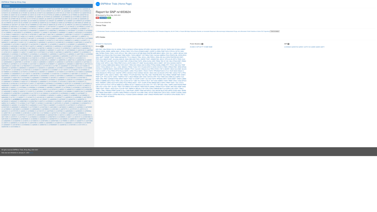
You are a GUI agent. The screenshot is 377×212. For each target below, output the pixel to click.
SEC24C (181, 53)
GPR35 (115, 94)
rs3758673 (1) (5, 64)
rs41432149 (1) (41, 97)
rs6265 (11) (33, 9)
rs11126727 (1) (65, 70)
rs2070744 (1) (15, 26)
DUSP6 (144, 83)
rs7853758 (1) (17, 93)
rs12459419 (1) (81, 58)
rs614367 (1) (32, 38)
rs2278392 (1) (53, 85)
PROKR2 (156, 94)
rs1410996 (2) (77, 17)
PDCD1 (146, 71)
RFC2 (106, 77)
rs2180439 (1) (5, 101)
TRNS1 (179, 59)
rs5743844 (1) (61, 76)
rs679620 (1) (60, 52)
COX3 (180, 81)
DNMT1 (161, 63)
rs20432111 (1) (8, 40)
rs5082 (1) (46, 32)
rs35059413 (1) (33, 68)
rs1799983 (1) (65, 121)
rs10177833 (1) (44, 105)
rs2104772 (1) (55, 113)
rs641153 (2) (69, 19)
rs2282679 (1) (8, 93)
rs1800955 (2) (15, 21)
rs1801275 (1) (62, 105)
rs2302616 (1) (15, 123)
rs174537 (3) (69, 13)
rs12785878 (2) (8, 23)
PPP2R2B (157, 71)
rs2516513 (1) (46, 70)
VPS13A (167, 59)
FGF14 (180, 73)
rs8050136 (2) (52, 25)
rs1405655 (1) (62, 117)
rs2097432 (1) (5, 87)
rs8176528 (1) (32, 48)
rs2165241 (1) (41, 91)
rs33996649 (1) (15, 119)
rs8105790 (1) (37, 74)
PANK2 (184, 61)
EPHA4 (184, 67)
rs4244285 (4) (68, 11)
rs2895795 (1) (62, 60)
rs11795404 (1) (66, 36)
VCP (143, 55)
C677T (201, 47)
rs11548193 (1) (35, 58)
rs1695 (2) (76, 19)
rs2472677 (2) (15, 25)
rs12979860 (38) (6, 9)
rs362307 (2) (52, 21)
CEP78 (174, 59)
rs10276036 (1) (25, 119)
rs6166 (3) (33, 13)
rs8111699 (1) (5, 117)
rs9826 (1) (69, 115)
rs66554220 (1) (6, 54)
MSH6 (151, 63)
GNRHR (143, 59)
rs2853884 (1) (52, 68)
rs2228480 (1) (15, 107)
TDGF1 (148, 59)
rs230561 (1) (15, 105)
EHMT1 (183, 75)
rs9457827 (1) (52, 58)
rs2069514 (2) (65, 15)
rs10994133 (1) (34, 72)
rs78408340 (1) (34, 30)
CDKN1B (117, 69)
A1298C (192, 47)
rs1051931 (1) (28, 62)
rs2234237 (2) (43, 21)
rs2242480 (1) (8, 91)
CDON (180, 55)
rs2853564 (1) (8, 81)
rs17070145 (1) (48, 66)
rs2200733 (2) (44, 23)
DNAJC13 (181, 71)
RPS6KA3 (160, 79)
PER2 (131, 65)
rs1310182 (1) (25, 40)
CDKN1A (135, 94)
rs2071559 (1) (81, 54)
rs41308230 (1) (65, 119)
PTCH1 (172, 65)
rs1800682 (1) (42, 87)
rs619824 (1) (24, 48)
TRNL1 (139, 57)
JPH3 (174, 94)
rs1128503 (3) (5, 15)
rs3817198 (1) (26, 85)
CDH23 (98, 67)
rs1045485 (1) (44, 85)
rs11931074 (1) (41, 111)
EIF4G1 (184, 81)
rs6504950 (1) (34, 50)
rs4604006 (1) (56, 56)
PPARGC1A (127, 92)
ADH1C (162, 59)
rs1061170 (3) (41, 15)
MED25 (108, 67)
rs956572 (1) (52, 62)
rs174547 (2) (25, 19)
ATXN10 (123, 51)
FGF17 (183, 94)
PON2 (139, 75)
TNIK (143, 75)
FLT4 (168, 71)
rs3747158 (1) (81, 38)
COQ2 (98, 73)
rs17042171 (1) (25, 117)
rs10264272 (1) (86, 103)
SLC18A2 (148, 79)
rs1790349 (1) (68, 87)
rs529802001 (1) (6, 85)
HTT (138, 63)
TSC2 (109, 71)
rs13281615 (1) (60, 123)
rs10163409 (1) (6, 36)
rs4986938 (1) (33, 26)
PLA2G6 (144, 67)
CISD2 (134, 63)
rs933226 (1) (71, 64)
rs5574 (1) (7, 123)
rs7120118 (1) (77, 115)
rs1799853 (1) (24, 28)
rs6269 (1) (77, 40)
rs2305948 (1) (45, 76)
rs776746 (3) (50, 15)
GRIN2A (158, 87)
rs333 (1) (36, 62)
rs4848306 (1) (54, 99)
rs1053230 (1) (50, 101)
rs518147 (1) (79, 117)
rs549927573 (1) (54, 119)
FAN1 (158, 59)
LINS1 (120, 67)
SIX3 (185, 53)
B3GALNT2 (104, 73)
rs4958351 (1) (63, 32)
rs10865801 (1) (27, 109)
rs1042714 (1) (51, 40)
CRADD (150, 94)
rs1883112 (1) (61, 58)
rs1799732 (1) (33, 28)
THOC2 (133, 55)
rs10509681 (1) (47, 74)
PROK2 (108, 49)
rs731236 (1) (17, 44)
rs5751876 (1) (58, 103)
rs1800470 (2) (79, 21)
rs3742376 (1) (86, 87)
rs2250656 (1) (8, 44)
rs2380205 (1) (79, 111)
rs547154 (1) (25, 34)
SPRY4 (124, 73)
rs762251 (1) (68, 103)
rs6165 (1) (32, 36)
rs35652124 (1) (15, 76)
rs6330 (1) (24, 111)
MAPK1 (126, 71)
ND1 (167, 61)
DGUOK (162, 73)
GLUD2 (143, 85)
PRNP (120, 63)
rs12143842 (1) (15, 127)
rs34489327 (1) (65, 66)
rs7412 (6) (14, 11)
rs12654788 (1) (34, 101)
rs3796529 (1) (75, 28)
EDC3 (109, 81)
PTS (130, 75)
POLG (136, 51)
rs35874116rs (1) (79, 91)
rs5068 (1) (17, 40)
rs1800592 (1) (45, 78)
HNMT (142, 63)
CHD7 (159, 49)
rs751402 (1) (64, 81)
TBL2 (147, 75)
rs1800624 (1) (15, 54)
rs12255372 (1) (6, 115)
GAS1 (182, 51)
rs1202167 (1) (81, 81)
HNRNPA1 (103, 83)
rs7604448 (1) (34, 40)
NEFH (112, 61)
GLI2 (183, 59)
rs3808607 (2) (61, 21)
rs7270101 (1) (15, 117)
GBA (97, 53)
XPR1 (155, 77)
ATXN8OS (141, 51)
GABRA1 (161, 81)
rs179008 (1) (8, 34)
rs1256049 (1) (15, 38)
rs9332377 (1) (15, 89)
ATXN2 (135, 61)
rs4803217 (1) (63, 78)
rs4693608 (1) (25, 76)
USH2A (139, 65)
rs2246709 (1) (72, 99)
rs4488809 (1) (15, 79)
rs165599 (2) (35, 23)
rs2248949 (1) (62, 79)
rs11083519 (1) (35, 121)
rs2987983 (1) (53, 30)
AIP (123, 89)
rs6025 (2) (85, 17)
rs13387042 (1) (18, 56)
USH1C (156, 63)
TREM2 (101, 92)
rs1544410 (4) (5, 13)
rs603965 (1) (51, 87)
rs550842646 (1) (9, 62)
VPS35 (136, 49)
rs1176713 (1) (35, 93)
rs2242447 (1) (15, 101)
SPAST (121, 79)
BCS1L (144, 57)
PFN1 (184, 73)
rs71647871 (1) (8, 70)
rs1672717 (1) (78, 34)
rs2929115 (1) (80, 89)
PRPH (98, 59)
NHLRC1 (147, 73)
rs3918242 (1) (56, 28)
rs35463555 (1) (82, 44)
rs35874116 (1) (71, 38)
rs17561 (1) (56, 66)
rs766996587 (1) (54, 125)
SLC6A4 (157, 55)
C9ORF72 (153, 51)
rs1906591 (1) (59, 101)
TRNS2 (158, 61)
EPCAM (134, 75)
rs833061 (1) (51, 48)
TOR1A (124, 49)
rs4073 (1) (33, 46)
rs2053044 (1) (58, 46)
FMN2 (121, 92)
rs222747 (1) (24, 91)
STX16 (181, 83)
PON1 (98, 83)
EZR (97, 49)
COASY (121, 61)
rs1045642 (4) (86, 11)
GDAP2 (137, 90)
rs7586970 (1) (5, 28)
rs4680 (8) (59, 9)
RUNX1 (168, 87)
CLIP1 (102, 77)
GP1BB (140, 53)
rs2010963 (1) (69, 101)
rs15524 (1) (64, 113)
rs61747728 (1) (25, 46)
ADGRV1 (167, 69)
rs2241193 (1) (17, 78)
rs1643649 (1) (79, 79)
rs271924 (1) (88, 62)
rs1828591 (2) (70, 21)
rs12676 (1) (26, 121)
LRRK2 (158, 51)
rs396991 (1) (8, 74)
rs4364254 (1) (34, 105)
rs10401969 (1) (88, 117)
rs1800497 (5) (49, 11)
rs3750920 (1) (25, 54)
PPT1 (168, 65)
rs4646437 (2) (86, 25)
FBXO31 (126, 75)
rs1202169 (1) (15, 83)
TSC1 (177, 83)
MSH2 (113, 65)
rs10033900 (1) (80, 76)
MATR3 (124, 57)
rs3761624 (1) (79, 32)
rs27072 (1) (24, 38)
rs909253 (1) (72, 54)
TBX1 (122, 75)
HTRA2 (116, 79)
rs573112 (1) (84, 109)
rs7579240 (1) (42, 52)
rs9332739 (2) (84, 15)
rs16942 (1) (41, 103)
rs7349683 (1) (59, 83)
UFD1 (101, 87)
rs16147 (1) (59, 48)
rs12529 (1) (81, 30)
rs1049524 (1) (85, 70)
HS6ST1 (126, 79)
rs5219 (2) (78, 25)
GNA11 (118, 51)
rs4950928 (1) (15, 58)
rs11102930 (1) (78, 101)
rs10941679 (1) (45, 60)
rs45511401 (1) (61, 50)
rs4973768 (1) (34, 123)
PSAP (163, 51)
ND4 (170, 61)
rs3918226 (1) (15, 46)
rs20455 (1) (42, 40)
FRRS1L (153, 57)
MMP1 (110, 92)
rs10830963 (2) (6, 25)
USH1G (144, 65)
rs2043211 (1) (38, 32)
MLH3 (163, 90)
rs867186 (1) (43, 34)
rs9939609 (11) (25, 9)
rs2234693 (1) (5, 76)
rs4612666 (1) (54, 107)
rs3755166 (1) (70, 62)
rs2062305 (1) (5, 95)
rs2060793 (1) (68, 52)
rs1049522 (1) (15, 72)
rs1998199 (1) (15, 30)
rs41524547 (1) (73, 30)
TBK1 (126, 53)
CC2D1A (135, 53)
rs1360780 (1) (42, 48)
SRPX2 (170, 90)
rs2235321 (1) (5, 68)
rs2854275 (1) (72, 113)
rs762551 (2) (27, 23)
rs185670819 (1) (53, 117)
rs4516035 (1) (5, 119)
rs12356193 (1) (87, 115)
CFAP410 (143, 81)
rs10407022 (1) (45, 107)
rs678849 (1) (15, 68)
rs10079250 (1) (79, 123)
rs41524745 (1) (35, 44)
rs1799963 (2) (75, 15)
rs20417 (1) (25, 52)
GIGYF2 (98, 85)
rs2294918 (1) (62, 64)
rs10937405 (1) (6, 107)
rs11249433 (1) (45, 93)
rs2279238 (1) (41, 83)
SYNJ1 (175, 81)
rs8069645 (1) (23, 68)
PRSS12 (98, 81)
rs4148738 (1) (17, 125)
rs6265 (318, 47)
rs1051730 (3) (59, 13)
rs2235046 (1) (42, 42)
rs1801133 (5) (40, 11)
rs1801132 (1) (36, 113)
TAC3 (164, 75)
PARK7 (171, 81)
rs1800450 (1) (78, 83)
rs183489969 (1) (70, 68)
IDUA (113, 83)
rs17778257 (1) (32, 103)
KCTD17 (131, 81)
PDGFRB (150, 53)
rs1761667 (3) (25, 13)
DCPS (130, 63)
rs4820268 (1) (69, 123)
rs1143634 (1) (80, 72)
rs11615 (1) (48, 36)
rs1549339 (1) (43, 79)
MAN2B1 (127, 69)
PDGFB (172, 55)
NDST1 (135, 83)
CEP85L (103, 51)
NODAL (119, 49)
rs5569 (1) (42, 123)
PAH (111, 55)
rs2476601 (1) (62, 85)
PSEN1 (166, 67)
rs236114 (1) (25, 36)
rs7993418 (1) (72, 85)
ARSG (180, 67)
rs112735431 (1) (54, 81)
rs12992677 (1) (60, 97)
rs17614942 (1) (27, 78)
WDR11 (141, 71)
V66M (210, 47)
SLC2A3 (146, 63)
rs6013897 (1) (75, 74)
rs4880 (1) (74, 93)
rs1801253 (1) (27, 113)
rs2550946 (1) (54, 54)
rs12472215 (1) (25, 83)
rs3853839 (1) (43, 62)
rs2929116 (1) (71, 89)
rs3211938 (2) (43, 25)
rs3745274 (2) (15, 17)
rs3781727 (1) (69, 83)
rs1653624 (6, 6)
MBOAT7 (139, 55)
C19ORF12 (103, 71)
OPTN (117, 71)
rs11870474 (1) (54, 89)
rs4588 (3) (57, 15)
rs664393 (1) (26, 99)
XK (171, 59)
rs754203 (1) (78, 46)
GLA (164, 57)
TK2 (138, 81)
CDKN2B (111, 79)
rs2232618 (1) (44, 119)
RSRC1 (117, 75)
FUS (120, 89)
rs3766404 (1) (50, 83)
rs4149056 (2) (34, 21)
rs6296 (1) (71, 32)
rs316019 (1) (52, 42)
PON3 (151, 89)
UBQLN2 (138, 89)
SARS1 (115, 77)
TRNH (102, 61)
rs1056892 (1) (32, 111)
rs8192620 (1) (17, 109)
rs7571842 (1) (75, 66)
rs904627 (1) (41, 46)
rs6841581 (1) (45, 44)
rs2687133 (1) (33, 52)
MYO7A (149, 67)
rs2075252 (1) (51, 111)
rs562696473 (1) (17, 74)
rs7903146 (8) (51, 9)
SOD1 (169, 92)
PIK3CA (107, 55)
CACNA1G (130, 49)
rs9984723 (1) (44, 125)
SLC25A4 (116, 59)
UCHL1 (101, 96)
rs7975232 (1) (5, 50)
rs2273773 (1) (65, 109)
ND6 (104, 49)
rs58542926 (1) (37, 109)
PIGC (176, 87)
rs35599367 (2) (58, 17)
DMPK (171, 85)
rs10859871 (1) (52, 64)
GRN (128, 90)
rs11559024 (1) (35, 89)
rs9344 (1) (48, 28)
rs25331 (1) (62, 89)
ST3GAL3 (178, 49)
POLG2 (121, 71)
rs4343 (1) (53, 76)
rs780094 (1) (17, 81)
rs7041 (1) (89, 26)
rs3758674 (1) (15, 64)
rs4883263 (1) (70, 76)
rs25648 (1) (35, 125)
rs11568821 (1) (75, 70)
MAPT (102, 57)
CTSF (143, 89)
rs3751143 (307, 47)
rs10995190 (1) (61, 42)
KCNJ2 (104, 65)
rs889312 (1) (72, 107)
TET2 (155, 85)
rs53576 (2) (50, 19)
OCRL (147, 89)
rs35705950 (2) (59, 19)
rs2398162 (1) (64, 125)
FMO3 (128, 51)
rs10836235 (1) (6, 38)
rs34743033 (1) (18, 32)
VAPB (155, 53)
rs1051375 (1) (32, 115)
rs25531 (301, 47)
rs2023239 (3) (50, 13)
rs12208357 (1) (6, 79)
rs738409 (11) (42, 9)
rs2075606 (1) (59, 91)
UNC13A (157, 73)
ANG (172, 87)
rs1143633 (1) (61, 72)
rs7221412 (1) (8, 52)
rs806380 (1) (43, 50)
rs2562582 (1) (5, 48)
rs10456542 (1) (27, 125)
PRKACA (109, 90)
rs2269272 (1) (5, 42)
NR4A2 (98, 51)
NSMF (180, 87)
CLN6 (172, 89)
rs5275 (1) (42, 101)
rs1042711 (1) (85, 40)
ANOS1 (111, 69)
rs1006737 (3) (77, 13)
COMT (146, 94)
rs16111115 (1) (25, 89)
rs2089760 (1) (82, 99)
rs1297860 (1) (60, 111)
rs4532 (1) (16, 91)
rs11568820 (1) (6, 72)
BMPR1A (132, 89)
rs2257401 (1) (16, 85)
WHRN (184, 90)
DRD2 (149, 65)
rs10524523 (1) (65, 93)
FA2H (136, 73)
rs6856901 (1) (52, 50)
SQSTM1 (119, 73)
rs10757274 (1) (74, 109)
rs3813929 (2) (78, 23)
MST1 (143, 79)
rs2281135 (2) (25, 25)
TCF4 (132, 51)
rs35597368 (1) (55, 121)
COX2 (156, 81)
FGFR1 (140, 61)
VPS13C (121, 53)
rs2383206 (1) (36, 78)
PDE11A (132, 79)
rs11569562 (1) (46, 113)
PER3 (152, 69)
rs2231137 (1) (25, 81)
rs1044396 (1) (77, 87)
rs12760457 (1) (82, 93)
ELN (103, 55)
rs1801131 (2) (62, 25)
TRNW (112, 57)
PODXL (107, 53)
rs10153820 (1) (68, 46)
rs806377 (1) (78, 52)
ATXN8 (130, 61)
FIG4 (159, 77)
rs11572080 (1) (25, 64)
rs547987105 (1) (87, 46)
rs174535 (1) (51, 52)
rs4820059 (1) (8, 121)
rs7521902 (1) (34, 34)
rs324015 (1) (79, 62)
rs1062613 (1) (37, 70)
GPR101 (107, 63)
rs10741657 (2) (6, 21)
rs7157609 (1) (87, 83)
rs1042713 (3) (41, 13)
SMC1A (159, 83)
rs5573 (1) (73, 121)
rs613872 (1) (55, 78)
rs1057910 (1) (22, 115)
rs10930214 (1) (8, 56)
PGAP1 (132, 90)
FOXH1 (112, 53)
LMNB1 (184, 79)
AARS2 (113, 51)
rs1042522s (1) (34, 54)
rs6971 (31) (16, 9)
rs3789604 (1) (46, 109)
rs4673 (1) (88, 85)
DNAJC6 (144, 69)
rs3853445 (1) (62, 38)
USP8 (154, 61)
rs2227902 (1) (34, 79)
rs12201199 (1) (16, 66)
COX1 (168, 53)
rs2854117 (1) (15, 103)
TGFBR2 (102, 53)
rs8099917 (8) (67, 9)
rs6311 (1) (71, 117)
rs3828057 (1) (15, 95)
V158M (206, 47)
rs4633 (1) (67, 95)
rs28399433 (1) (6, 105)
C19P (197, 47)
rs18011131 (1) (24, 42)
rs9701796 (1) (72, 81)
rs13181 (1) (80, 85)
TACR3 (169, 49)
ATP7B (151, 92)
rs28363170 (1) (44, 30)
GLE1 (114, 73)
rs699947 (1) (54, 60)
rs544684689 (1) (42, 115)
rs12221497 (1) (24, 123)
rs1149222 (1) (44, 89)
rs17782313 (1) (71, 58)
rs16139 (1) (84, 74)
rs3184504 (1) (52, 79)
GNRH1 (128, 55)
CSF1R (116, 61)
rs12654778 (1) (25, 105)
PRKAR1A (104, 94)
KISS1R (147, 87)
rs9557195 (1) (8, 113)
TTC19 (129, 57)
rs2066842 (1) (81, 113)
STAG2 (98, 63)
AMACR (106, 59)
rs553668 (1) (43, 117)
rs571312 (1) (89, 64)
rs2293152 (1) (74, 119)
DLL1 (171, 53)
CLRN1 (106, 75)
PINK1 (175, 67)
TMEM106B (118, 57)
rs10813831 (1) (25, 50)
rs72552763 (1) (68, 48)
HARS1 (175, 53)
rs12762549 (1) (35, 60)
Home (31, 153)
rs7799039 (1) (81, 26)
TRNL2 (181, 89)
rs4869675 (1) (15, 36)
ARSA (145, 61)
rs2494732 (294, 47)
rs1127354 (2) (33, 19)
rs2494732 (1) (15, 48)
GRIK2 (121, 83)
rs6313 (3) (33, 15)
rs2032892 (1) (50, 123)
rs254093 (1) (52, 95)
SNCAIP (158, 90)
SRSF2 (179, 79)
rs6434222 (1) (35, 81)
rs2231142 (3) (15, 15)
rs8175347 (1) (15, 28)
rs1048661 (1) (55, 70)
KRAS (158, 57)
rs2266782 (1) (8, 99)
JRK (161, 57)
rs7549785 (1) (65, 28)
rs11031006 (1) (73, 78)
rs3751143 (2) (18, 23)
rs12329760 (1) (17, 121)
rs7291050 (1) (73, 125)
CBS (148, 57)
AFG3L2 (110, 94)
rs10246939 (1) (44, 54)
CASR (175, 85)
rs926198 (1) (51, 97)
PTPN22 (153, 65)
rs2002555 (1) (65, 56)
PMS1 (106, 79)
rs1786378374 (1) (27, 66)
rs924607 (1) (43, 72)
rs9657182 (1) (79, 64)
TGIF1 (101, 49)
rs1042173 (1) (32, 97)
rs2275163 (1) (25, 60)
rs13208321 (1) (72, 44)
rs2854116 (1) (5, 103)
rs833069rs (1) (63, 30)
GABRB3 (104, 81)
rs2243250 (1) (8, 78)
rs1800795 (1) (50, 91)
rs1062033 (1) (34, 117)
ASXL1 (166, 85)
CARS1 (131, 71)
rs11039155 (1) (71, 72)
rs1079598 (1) (23, 87)
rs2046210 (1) (38, 56)
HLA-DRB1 (140, 92)
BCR (160, 92)
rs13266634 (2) (68, 17)
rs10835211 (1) (84, 28)
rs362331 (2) (42, 19)
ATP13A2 (107, 61)
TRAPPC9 (121, 77)
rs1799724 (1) (72, 26)
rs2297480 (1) (69, 34)
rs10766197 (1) (72, 105)
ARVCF (183, 49)
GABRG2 (99, 55)
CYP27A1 (172, 51)
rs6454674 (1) (42, 68)
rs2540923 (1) (60, 34)
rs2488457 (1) (52, 72)
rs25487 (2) (87, 23)
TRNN (142, 90)
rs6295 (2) (23, 17)
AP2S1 (184, 55)
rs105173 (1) (32, 91)
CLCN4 (149, 61)
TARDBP (107, 57)
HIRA (130, 53)
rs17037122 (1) (27, 70)
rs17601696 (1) (28, 56)
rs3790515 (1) (24, 95)
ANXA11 (108, 89)
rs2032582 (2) (5, 17)
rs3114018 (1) (60, 40)
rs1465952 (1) (35, 119)
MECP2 (137, 87)
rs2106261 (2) (25, 21)
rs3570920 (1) (5, 30)
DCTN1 (177, 51)
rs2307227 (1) (25, 44)
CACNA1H (173, 63)
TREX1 (119, 87)
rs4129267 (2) (5, 19)
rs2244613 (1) (5, 111)
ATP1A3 (104, 85)
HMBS (109, 65)
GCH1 (117, 89)
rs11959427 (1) (44, 99)
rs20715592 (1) (6, 66)
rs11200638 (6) (77, 9)
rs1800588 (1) (25, 79)
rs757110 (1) (75, 56)
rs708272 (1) (16, 60)
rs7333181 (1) (80, 68)
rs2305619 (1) (69, 97)
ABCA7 (159, 53)
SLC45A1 (138, 69)
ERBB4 (163, 65)
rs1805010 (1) (66, 74)
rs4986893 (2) (34, 25)
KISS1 (145, 77)
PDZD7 (122, 69)
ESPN (168, 89)
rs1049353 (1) (54, 44)
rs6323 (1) (14, 115)
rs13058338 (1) (28, 32)
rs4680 (313, 47)
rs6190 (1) (41, 28)
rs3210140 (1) (82, 50)
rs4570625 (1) (79, 42)
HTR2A (174, 61)
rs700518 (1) (40, 36)
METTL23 (163, 89)
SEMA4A (138, 85)
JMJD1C (112, 75)
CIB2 (97, 87)
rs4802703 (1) (16, 34)
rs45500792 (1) (81, 60)
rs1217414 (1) (35, 85)
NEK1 (180, 90)
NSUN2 (141, 49)
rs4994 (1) (60, 95)
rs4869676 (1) (88, 34)
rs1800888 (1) (79, 97)
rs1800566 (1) (32, 87)
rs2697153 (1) (72, 60)
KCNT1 (127, 65)
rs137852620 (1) (52, 38)
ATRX (161, 75)
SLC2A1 (184, 69)
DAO (176, 65)
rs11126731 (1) (27, 74)
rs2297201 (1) (42, 26)
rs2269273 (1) (69, 40)
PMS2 (147, 55)
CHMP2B (106, 69)
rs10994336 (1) (25, 58)
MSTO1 (179, 63)
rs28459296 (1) (70, 111)
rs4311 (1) (33, 83)
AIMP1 (147, 51)
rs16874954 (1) (45, 121)
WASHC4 (125, 67)
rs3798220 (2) (69, 23)
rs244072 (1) (63, 44)
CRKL (102, 79)
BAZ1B (120, 94)
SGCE (176, 71)
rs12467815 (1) (55, 93)
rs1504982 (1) (26, 93)
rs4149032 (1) (18, 70)
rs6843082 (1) (5, 97)
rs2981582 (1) (24, 101)
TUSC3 (135, 67)
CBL (176, 55)
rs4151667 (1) (34, 64)
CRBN (170, 77)
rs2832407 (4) (77, 11)
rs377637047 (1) (53, 26)
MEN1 (164, 53)
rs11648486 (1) (69, 91)
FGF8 (167, 51)
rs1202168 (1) (5, 83)
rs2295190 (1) (49, 46)
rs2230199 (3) (86, 13)
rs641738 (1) (51, 34)
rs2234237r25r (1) (53, 115)
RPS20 (110, 73)
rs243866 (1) (81, 107)
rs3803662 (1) (76, 103)
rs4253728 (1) (5, 127)
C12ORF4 (116, 92)
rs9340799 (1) (33, 42)
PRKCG (130, 83)
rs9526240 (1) (25, 107)
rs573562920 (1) (72, 50)
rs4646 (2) (61, 23)
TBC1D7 (163, 61)
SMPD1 (178, 77)
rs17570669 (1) (35, 107)
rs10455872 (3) (25, 15)
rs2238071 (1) (53, 105)
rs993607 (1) (59, 87)
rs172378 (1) (25, 72)
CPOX (167, 73)
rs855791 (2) (71, 25)
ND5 (166, 90)
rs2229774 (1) (81, 121)
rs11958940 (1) (8, 32)
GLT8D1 (114, 87)
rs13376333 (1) (38, 66)
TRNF (183, 65)
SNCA (172, 69)
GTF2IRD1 (147, 49)
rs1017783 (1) (24, 26)
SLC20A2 (154, 49)
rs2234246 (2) (84, 19)
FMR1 (126, 61)
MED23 (118, 65)
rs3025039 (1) (56, 36)
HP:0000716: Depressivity (104, 44)
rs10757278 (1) (15, 111)
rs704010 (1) (82, 105)
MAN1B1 (122, 59)
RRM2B (136, 77)
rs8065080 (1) (47, 56)
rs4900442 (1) (61, 62)
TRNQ (116, 63)
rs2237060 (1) (83, 119)
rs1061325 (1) (5, 58)
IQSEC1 (98, 90)
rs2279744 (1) (63, 54)
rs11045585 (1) (17, 113)
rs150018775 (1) (6, 60)
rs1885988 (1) (75, 95)
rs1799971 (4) (58, 11)
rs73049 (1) (43, 58)
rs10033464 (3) (15, 13)
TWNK (123, 55)
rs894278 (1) (43, 64)
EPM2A (170, 67)
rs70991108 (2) (15, 19)
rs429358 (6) (86, 9)
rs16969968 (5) (23, 11)
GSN (134, 59)
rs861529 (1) (15, 42)
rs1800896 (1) (43, 95)
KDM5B (153, 59)
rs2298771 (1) (62, 26)
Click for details (275, 31)
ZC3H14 (125, 63)
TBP (158, 85)
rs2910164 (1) (83, 56)
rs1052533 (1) (5, 46)
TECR (172, 71)
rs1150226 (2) (53, 23)
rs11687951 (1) (34, 95)
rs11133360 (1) (85, 66)
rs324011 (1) (15, 87)
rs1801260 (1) (55, 109)
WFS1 (165, 79)
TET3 (140, 67)
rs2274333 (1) (24, 30)
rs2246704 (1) (35, 99)
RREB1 (108, 51)
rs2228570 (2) (5, 26)
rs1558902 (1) (8, 109)
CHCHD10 (160, 67)
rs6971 (322, 47)
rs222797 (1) (71, 79)
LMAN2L (152, 87)
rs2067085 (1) (18, 62)
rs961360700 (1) (35, 76)
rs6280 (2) (40, 17)
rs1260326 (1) (70, 42)
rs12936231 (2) (31, 17)
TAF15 (162, 69)
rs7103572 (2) (48, 17)
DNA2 (127, 59)
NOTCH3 (150, 77)
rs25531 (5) (32, 11)
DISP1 (181, 57)
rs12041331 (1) (57, 74)
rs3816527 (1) (75, 36)
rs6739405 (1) (54, 32)
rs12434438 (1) (41, 38)
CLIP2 (117, 53)
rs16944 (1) (23, 103)
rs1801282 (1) (49, 103)
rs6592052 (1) (5, 89)
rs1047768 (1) (82, 78)
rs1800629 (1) (86, 52)
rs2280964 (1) (86, 48)
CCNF (103, 63)
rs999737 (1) (85, 36)
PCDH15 (163, 71)
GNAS (145, 53)
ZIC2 (101, 59)
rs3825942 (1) (44, 81)
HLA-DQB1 (178, 69)
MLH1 (149, 81)
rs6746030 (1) (63, 107)
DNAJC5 (134, 57)
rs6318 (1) (62, 115)
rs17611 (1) (14, 97)
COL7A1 (114, 49)
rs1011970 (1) (82, 125)
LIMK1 (141, 77)
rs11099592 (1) (84, 95)
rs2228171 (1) (22, 97)
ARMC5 (127, 85)
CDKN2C (141, 73)
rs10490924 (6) (6, 11)
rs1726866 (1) (15, 50)
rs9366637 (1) (8, 125)
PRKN (113, 71)
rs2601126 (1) (88, 101)
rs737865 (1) (61, 68)
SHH (173, 49)
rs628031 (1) (17, 52)
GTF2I (132, 87)
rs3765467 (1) (63, 99)
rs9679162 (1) (77, 48)
